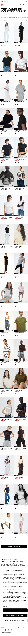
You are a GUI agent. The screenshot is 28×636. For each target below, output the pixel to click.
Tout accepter (15, 610)
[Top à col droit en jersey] (7, 234)
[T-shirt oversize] (21, 32)
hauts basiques (12, 566)
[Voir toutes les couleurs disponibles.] (16, 75)
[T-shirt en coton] (7, 32)
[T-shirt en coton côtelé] (21, 494)
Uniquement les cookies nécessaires (15, 615)
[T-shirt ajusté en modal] (21, 407)
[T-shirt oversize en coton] (21, 205)
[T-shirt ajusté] (7, 321)
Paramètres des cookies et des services (15, 620)
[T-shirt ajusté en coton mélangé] (21, 61)
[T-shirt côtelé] (7, 263)
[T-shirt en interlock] (7, 523)
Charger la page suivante (14, 546)
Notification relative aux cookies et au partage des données (14, 605)
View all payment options (6, 632)
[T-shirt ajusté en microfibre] (21, 148)
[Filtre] (26, 20)
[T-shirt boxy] (7, 119)
